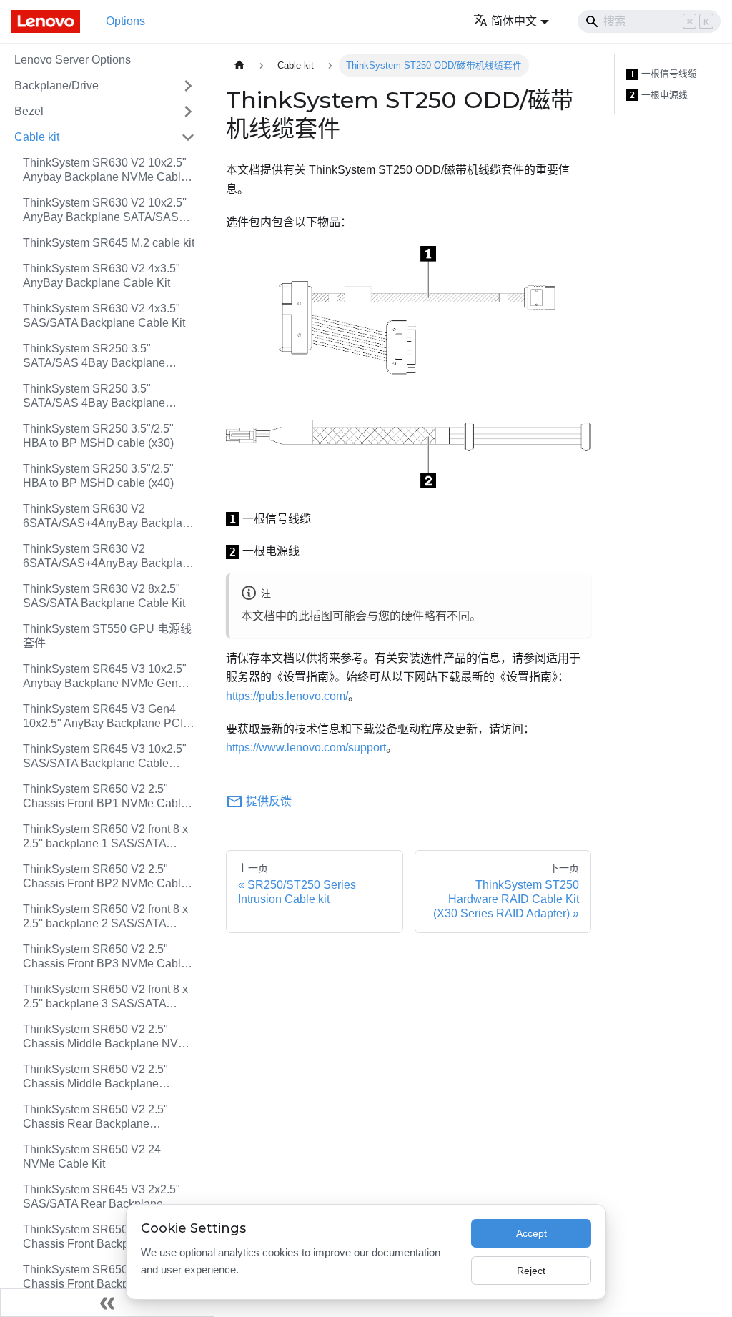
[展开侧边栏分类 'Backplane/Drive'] (188, 85)
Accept (531, 1233)
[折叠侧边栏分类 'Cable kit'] (188, 137)
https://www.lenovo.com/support (306, 747)
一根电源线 (659, 95)
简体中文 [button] (514, 21)
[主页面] (239, 65)
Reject (531, 1270)
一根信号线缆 (663, 73)
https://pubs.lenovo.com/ (287, 696)
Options (125, 21)
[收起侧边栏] (107, 1302)
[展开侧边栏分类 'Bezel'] (188, 111)
